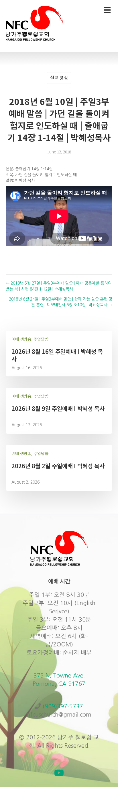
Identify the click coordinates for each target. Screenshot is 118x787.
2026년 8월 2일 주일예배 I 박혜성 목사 (58, 466)
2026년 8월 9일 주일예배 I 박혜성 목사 (58, 408)
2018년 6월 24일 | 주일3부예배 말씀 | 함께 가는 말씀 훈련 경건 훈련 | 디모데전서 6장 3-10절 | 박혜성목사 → (60, 302)
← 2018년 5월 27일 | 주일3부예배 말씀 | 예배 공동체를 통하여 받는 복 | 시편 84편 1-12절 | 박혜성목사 (59, 286)
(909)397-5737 (62, 706)
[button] (59, 772)
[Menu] (107, 10)
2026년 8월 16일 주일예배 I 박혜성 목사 (57, 355)
